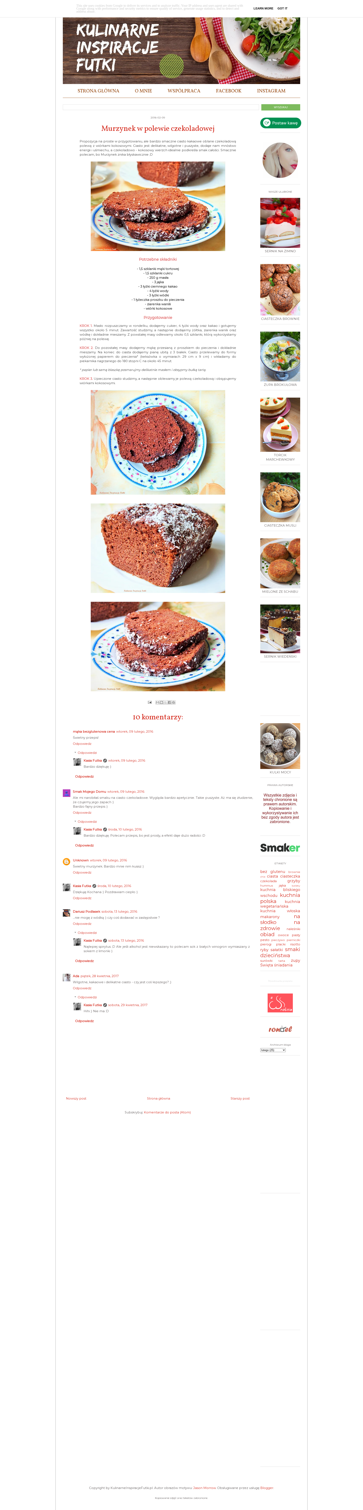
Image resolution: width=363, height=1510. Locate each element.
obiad (267, 934)
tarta (282, 960)
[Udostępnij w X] (165, 702)
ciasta (272, 876)
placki (280, 944)
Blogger (266, 1488)
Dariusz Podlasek (86, 911)
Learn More (263, 8)
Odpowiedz (82, 744)
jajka (282, 885)
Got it (283, 8)
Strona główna (158, 1098)
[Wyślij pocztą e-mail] (157, 702)
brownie (294, 872)
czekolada (268, 881)
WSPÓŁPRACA (184, 91)
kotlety (296, 885)
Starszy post (240, 1098)
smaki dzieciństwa (280, 952)
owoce (283, 935)
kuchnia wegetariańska (280, 904)
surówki (266, 961)
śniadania (283, 965)
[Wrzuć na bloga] (161, 702)
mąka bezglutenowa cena (94, 731)
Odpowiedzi (87, 753)
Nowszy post (76, 1098)
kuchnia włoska (280, 911)
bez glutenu (272, 871)
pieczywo (278, 940)
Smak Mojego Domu (89, 792)
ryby (264, 950)
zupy (295, 960)
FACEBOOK (229, 91)
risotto (295, 944)
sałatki (277, 950)
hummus (266, 885)
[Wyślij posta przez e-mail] (149, 702)
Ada (76, 976)
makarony (270, 917)
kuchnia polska (280, 898)
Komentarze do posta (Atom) (167, 1112)
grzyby (293, 881)
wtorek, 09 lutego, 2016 (134, 731)
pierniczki (293, 940)
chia (262, 876)
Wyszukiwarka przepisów (280, 981)
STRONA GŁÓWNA (98, 91)
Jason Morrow (204, 1488)
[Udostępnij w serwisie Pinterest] (173, 702)
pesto (265, 940)
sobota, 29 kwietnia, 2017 (127, 1005)
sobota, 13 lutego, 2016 (119, 911)
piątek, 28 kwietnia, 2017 (99, 976)
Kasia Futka (93, 760)
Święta (266, 965)
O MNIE (143, 91)
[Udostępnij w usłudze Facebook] (169, 702)
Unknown (81, 860)
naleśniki (293, 929)
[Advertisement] (281, 690)
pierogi (265, 944)
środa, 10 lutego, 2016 (125, 829)
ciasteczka (290, 876)
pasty (296, 935)
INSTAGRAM (271, 91)
